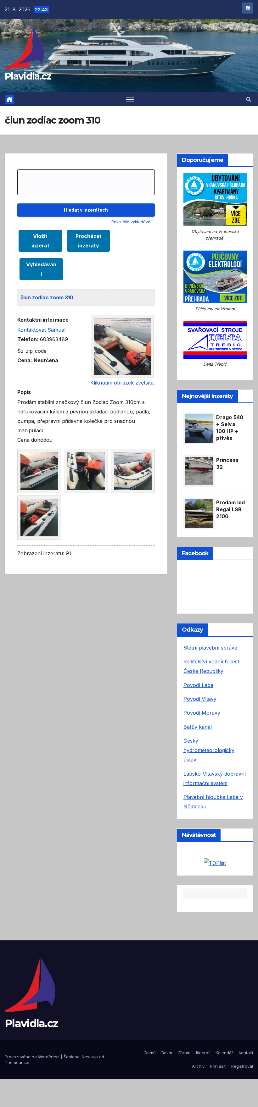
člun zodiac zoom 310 (46, 297)
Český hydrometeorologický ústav (208, 750)
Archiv (198, 1066)
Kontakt (246, 1052)
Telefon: (27, 339)
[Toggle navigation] (130, 99)
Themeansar (17, 1062)
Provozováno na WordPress (33, 1056)
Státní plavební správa (210, 648)
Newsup (90, 1056)
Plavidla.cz (28, 76)
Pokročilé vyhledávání (132, 221)
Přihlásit (218, 1066)
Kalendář (224, 1052)
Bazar (167, 1052)
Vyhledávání (41, 269)
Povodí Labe (198, 685)
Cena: (24, 360)
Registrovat (242, 1066)
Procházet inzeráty (89, 241)
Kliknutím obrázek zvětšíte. (122, 382)
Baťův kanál (197, 727)
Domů (150, 1052)
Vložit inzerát (40, 241)
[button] (248, 99)
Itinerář (203, 1052)
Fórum (184, 1052)
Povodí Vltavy (199, 699)
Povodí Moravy (201, 713)
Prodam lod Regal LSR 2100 (230, 509)
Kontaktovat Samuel (41, 330)
